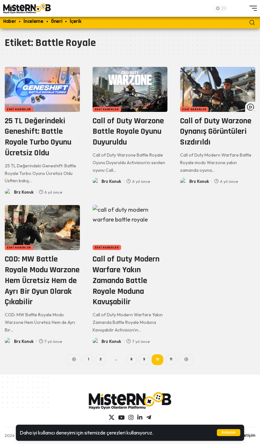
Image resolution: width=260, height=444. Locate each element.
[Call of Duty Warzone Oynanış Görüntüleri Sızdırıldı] (217, 89)
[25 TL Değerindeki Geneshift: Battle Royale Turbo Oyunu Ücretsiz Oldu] (42, 89)
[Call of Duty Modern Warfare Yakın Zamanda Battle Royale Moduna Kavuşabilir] (130, 227)
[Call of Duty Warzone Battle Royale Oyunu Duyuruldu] (130, 89)
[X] (111, 417)
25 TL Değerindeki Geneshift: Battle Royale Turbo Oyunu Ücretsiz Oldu (38, 137)
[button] (228, 432)
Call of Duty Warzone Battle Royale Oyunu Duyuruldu (128, 132)
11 (171, 359)
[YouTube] (121, 417)
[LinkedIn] (140, 417)
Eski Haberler (19, 109)
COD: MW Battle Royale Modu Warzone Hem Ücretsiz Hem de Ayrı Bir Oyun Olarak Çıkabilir (42, 280)
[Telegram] (149, 417)
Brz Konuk (24, 192)
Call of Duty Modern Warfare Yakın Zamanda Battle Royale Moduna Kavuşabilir (126, 280)
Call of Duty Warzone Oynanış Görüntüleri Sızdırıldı (215, 132)
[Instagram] (131, 417)
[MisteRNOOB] (130, 400)
